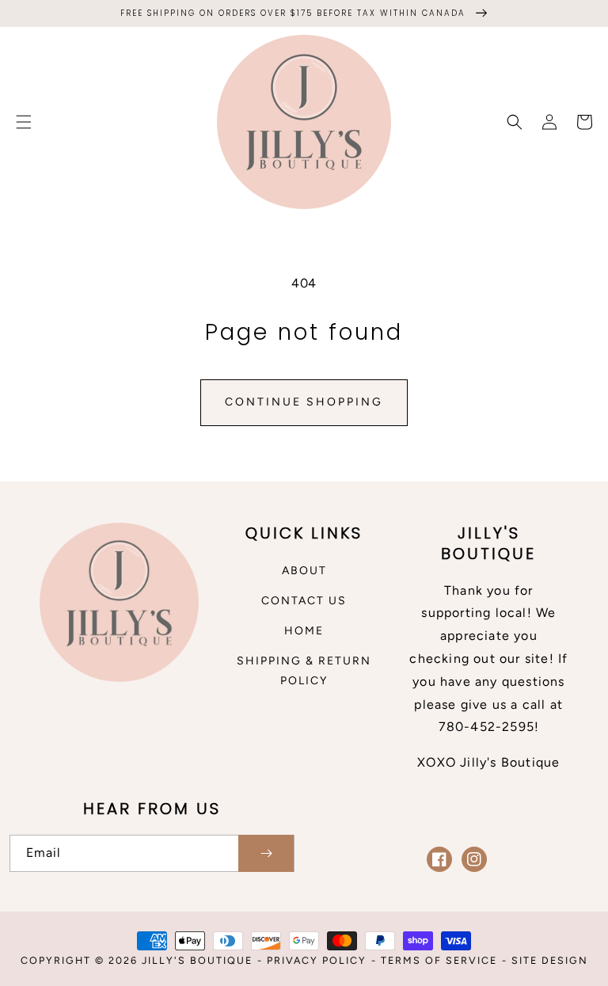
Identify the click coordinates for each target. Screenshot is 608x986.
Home (304, 631)
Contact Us (304, 600)
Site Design (549, 960)
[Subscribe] (266, 853)
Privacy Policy (317, 960)
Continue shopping (304, 402)
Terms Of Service (439, 960)
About (304, 570)
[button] (23, 122)
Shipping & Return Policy (304, 670)
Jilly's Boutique (197, 960)
